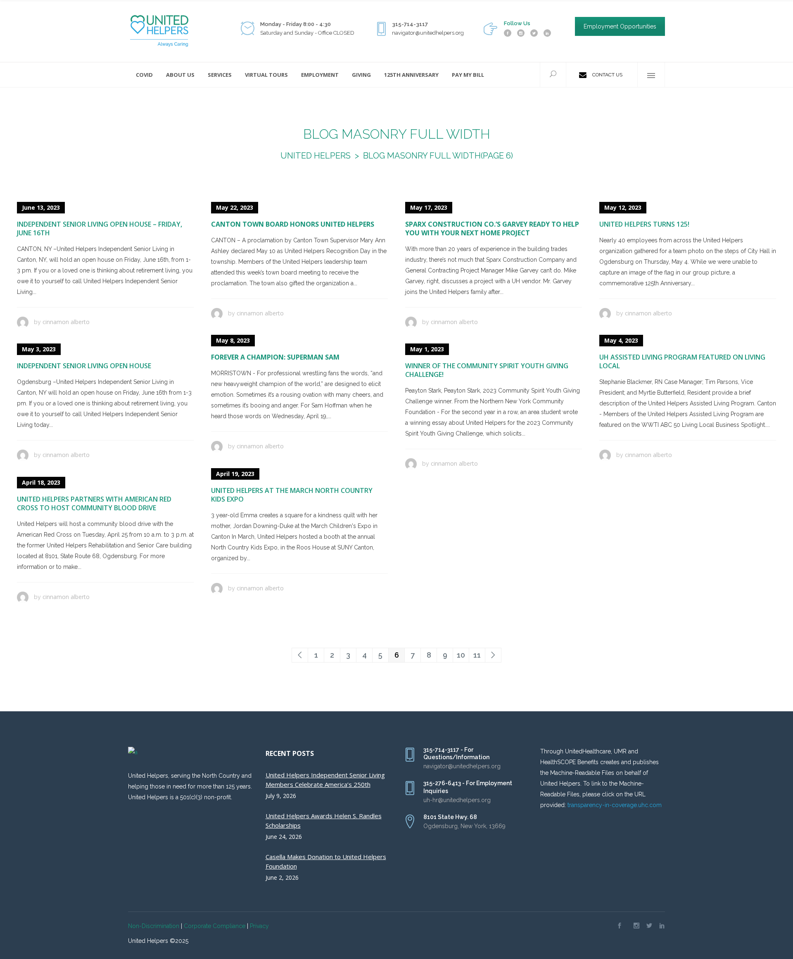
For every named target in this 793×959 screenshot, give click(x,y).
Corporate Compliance (214, 926)
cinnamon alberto (66, 322)
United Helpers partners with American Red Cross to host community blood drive (94, 503)
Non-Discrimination (153, 926)
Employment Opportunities (620, 26)
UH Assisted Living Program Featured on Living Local (682, 361)
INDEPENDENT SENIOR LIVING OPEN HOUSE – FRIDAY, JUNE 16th (99, 228)
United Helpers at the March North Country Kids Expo (292, 495)
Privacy (259, 926)
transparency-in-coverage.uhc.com (614, 805)
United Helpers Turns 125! (644, 224)
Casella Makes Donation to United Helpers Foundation (326, 861)
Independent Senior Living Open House (84, 365)
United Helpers (315, 156)
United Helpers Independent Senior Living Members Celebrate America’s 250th (325, 780)
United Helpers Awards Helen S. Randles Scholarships (324, 820)
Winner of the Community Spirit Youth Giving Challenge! (486, 370)
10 (461, 655)
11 (477, 655)
